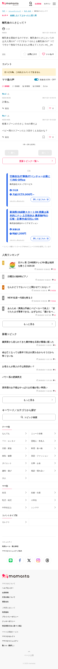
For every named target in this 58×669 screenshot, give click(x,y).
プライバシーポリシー (10, 616)
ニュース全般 (36, 433)
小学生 (34, 500)
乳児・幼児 (7, 500)
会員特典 (5, 592)
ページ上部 (29, 655)
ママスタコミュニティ (10, 641)
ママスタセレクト (8, 636)
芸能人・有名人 (37, 440)
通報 (3, 54)
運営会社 (5, 601)
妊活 (4, 492)
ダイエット (7, 463)
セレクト (6, 522)
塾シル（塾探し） (8, 645)
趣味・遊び (7, 470)
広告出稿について (8, 597)
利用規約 (5, 612)
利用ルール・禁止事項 (10, 546)
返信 (7, 108)
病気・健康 (7, 455)
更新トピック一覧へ (29, 161)
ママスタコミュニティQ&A (12, 551)
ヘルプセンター (7, 588)
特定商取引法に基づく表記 (12, 626)
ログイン (47, 3)
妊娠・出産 (36, 492)
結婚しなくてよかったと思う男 (23, 15)
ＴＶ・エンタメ (8, 440)
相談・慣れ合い (37, 470)
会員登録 (38, 3)
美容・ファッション (39, 455)
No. (4, 93)
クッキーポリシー (8, 621)
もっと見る (29, 324)
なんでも (6, 433)
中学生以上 (7, 507)
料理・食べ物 (36, 448)
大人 (4, 478)
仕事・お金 (36, 463)
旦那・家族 (7, 448)
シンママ (35, 507)
